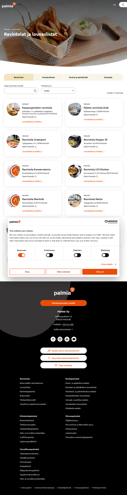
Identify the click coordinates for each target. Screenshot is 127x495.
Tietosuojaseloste (82, 487)
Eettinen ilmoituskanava (44, 487)
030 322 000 (68, 324)
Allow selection (63, 272)
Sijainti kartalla (28, 117)
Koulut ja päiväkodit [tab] (78, 77)
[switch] (49, 255)
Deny (27, 272)
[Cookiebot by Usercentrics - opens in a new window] (106, 222)
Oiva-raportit (26, 487)
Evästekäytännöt (64, 487)
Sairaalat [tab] (108, 77)
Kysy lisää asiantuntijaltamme (65, 358)
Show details (107, 264)
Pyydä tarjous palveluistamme (65, 350)
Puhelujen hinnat (99, 487)
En (114, 5)
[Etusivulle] (9, 5)
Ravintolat (16, 29)
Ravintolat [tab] (19, 77)
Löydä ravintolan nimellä (13, 86)
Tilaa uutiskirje (65, 365)
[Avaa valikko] (123, 4)
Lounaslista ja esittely (31, 121)
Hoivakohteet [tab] (48, 77)
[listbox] (58, 91)
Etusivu (7, 29)
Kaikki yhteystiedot (62, 329)
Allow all (100, 272)
